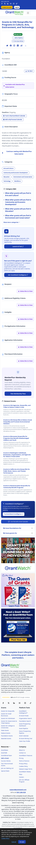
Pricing (21, 758)
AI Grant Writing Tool (25, 738)
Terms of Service (24, 761)
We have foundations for (12, 528)
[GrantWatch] (14, 13)
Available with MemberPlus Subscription (15, 86)
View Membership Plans (18, 394)
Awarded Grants (6, 738)
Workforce (17, 181)
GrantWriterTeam (6, 755)
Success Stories (6, 761)
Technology (7, 181)
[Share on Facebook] (11, 45)
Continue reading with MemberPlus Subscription (19, 152)
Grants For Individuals (8, 718)
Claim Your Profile (24, 741)
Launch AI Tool (17, 246)
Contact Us (22, 753)
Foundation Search (25, 721)
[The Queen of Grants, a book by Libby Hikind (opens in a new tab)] (18, 590)
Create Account (7, 7)
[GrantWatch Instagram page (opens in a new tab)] (25, 703)
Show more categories (11, 222)
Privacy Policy (23, 763)
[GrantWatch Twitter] (5, 3)
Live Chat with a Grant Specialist (19, 521)
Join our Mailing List (7, 768)
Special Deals (5, 771)
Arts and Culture (8, 168)
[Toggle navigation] (28, 13)
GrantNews (4, 750)
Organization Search (25, 718)
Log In (17, 7)
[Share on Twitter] (7, 45)
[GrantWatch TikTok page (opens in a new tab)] (30, 703)
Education (7, 177)
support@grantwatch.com (18, 790)
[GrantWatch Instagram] (13, 3)
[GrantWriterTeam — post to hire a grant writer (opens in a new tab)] (18, 626)
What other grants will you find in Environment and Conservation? (18, 216)
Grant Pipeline (23, 728)
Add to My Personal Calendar (13, 119)
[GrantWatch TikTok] (16, 3)
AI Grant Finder (24, 716)
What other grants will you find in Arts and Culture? (18, 194)
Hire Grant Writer (18, 41)
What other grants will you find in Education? (18, 210)
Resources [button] (5, 747)
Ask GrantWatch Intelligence (17, 275)
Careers (21, 777)
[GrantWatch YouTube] (10, 3)
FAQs (20, 774)
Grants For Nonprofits (7, 711)
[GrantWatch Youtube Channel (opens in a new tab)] (20, 703)
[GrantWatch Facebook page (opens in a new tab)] (3, 703)
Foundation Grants (7, 736)
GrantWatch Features (25, 755)
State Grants (5, 730)
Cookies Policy (23, 766)
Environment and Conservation (22, 177)
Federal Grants (5, 733)
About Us (22, 750)
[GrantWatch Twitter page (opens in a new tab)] (9, 703)
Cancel (14, 842)
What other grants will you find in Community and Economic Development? (18, 202)
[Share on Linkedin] (18, 45)
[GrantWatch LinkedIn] (7, 3)
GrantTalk (4, 753)
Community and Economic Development (16, 173)
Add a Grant (5, 758)
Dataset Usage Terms (25, 769)
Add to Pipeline (19, 37)
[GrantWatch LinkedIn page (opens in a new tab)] (14, 703)
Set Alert (30, 71)
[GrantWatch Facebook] (2, 3)
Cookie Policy (5, 838)
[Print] (26, 45)
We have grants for (10, 533)
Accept (22, 842)
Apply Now (19, 34)
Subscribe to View (26, 291)
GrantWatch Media (25, 772)
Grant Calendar (24, 736)
